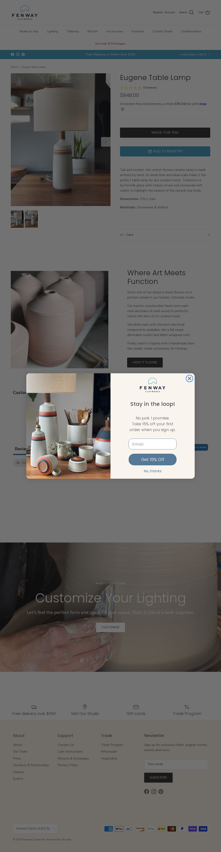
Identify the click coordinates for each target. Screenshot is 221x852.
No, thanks (152, 471)
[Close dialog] (189, 378)
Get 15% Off (152, 459)
